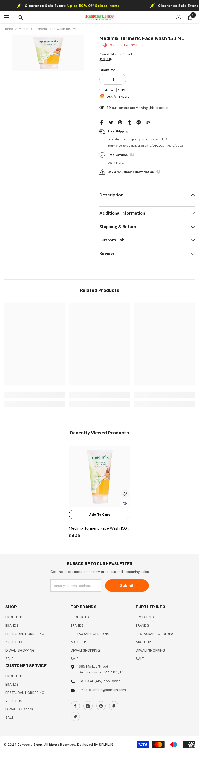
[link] (34, 395)
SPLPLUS (106, 744)
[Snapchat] (113, 705)
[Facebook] (102, 122)
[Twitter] (111, 122)
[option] (48, 53)
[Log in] (178, 17)
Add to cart (99, 514)
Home (8, 29)
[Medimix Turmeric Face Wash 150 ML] (99, 476)
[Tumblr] (129, 122)
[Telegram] (138, 122)
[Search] (20, 17)
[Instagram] (88, 705)
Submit (126, 585)
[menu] (6, 17)
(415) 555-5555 (107, 681)
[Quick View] (124, 503)
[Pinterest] (120, 122)
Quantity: (107, 70)
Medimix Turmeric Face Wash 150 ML (98, 528)
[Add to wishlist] (124, 493)
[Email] (148, 122)
